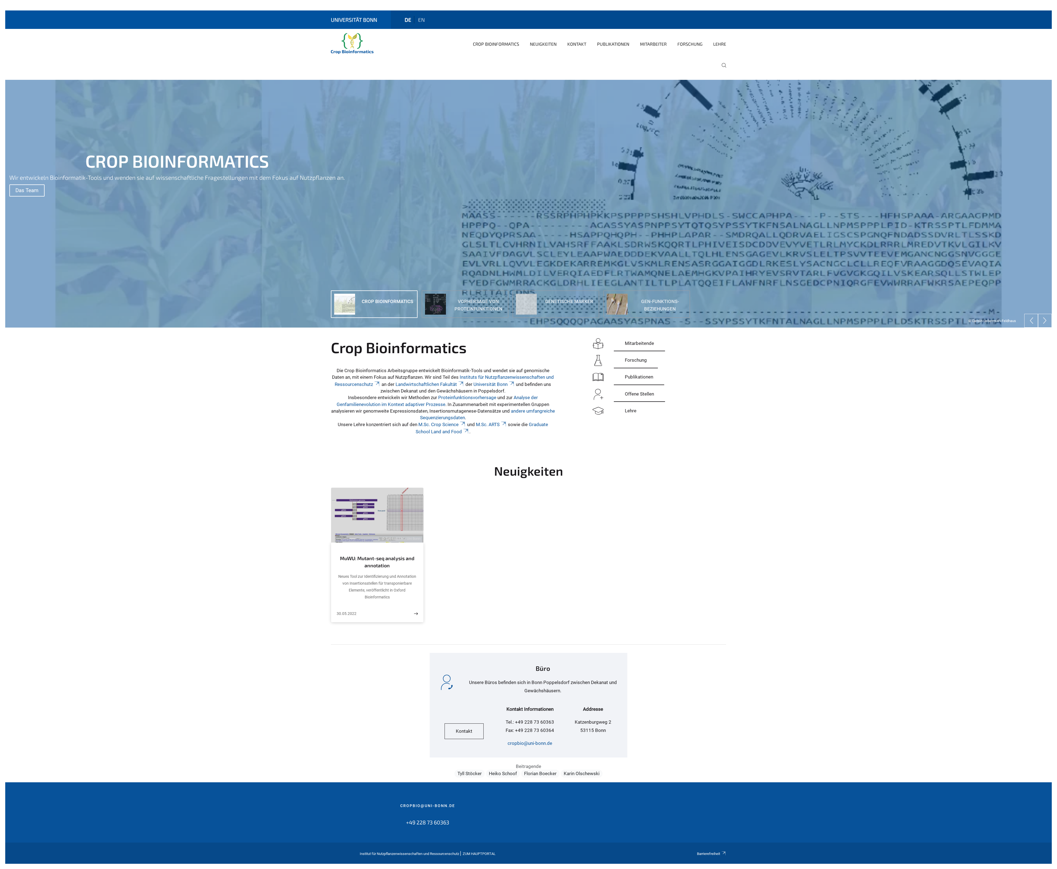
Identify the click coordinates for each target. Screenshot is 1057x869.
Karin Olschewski (582, 773)
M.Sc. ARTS (488, 424)
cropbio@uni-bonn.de (530, 743)
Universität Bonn (490, 384)
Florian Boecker (540, 773)
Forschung (689, 44)
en (421, 20)
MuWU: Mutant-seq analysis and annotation (377, 561)
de (408, 20)
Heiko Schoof (503, 773)
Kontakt (576, 44)
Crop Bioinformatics (496, 44)
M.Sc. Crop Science (438, 424)
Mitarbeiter (653, 44)
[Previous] (1031, 321)
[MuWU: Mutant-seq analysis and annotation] (416, 614)
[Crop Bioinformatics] (352, 43)
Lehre (719, 44)
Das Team (27, 190)
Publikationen (613, 44)
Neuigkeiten (543, 44)
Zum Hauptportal (479, 854)
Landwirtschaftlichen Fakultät (426, 384)
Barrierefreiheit (708, 854)
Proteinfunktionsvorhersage (467, 397)
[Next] (1045, 321)
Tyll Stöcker (469, 773)
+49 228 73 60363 (427, 822)
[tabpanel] (528, 204)
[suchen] (721, 69)
